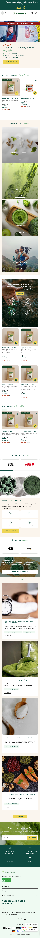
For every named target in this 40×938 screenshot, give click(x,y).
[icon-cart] (36, 13)
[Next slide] (5, 410)
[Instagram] (20, 920)
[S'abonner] (36, 908)
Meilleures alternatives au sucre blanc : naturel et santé (19, 737)
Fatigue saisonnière (29, 632)
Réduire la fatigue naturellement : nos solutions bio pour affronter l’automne (18, 622)
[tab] (14, 65)
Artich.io (27, 934)
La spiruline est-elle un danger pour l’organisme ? (18, 680)
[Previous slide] (3, 410)
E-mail (6, 838)
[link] (11, 464)
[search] (6, 13)
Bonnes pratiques (10, 632)
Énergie (19, 632)
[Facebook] (15, 920)
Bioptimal (17, 934)
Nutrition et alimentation (12, 689)
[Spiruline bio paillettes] (10, 337)
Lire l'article (7, 635)
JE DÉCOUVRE (20, 159)
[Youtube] (25, 920)
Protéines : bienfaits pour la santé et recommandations (19, 794)
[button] (17, 93)
